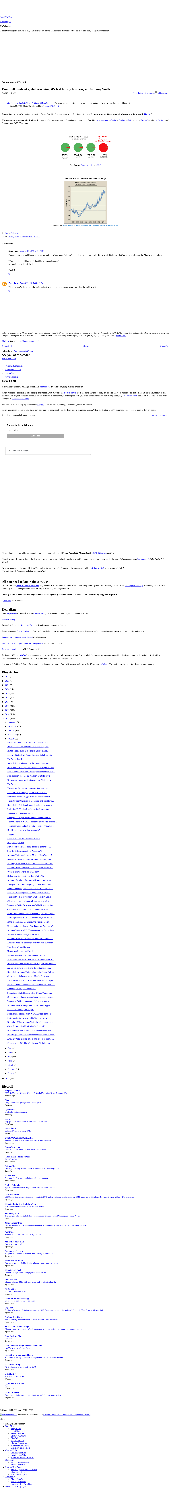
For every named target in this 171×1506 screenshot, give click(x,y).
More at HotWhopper (14, 1467)
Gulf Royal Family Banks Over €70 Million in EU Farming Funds (32, 1168)
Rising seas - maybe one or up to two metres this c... (29, 817)
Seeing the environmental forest (19, 1355)
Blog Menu (10, 1426)
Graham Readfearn (14, 1317)
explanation (12, 613)
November (12, 726)
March (11, 1065)
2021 (7, 685)
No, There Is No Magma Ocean (18, 1348)
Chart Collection (18, 1472)
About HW (10, 1477)
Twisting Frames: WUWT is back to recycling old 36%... (31, 918)
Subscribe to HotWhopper (20, 425)
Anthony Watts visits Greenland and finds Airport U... (30, 938)
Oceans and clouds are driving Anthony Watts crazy (29, 780)
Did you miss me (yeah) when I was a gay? (23, 1102)
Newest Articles (11, 377)
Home (86, 346)
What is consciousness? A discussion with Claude (25, 1150)
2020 (7, 689)
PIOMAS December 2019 (15, 1291)
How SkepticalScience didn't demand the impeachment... (31, 1035)
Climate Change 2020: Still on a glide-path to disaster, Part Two (31, 1282)
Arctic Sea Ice (11, 1289)
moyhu (8, 1119)
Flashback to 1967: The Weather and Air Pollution (28, 1043)
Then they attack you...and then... (21, 988)
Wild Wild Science (99, 553)
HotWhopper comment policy (30, 341)
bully (130, 120)
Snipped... (11, 834)
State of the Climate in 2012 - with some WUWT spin (30, 980)
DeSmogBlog (11, 1166)
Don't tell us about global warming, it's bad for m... (28, 893)
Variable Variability (14, 1260)
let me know (45, 387)
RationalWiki (38, 613)
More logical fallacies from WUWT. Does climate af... (30, 1014)
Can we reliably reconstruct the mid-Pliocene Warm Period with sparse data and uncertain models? (46, 1225)
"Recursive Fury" (27, 625)
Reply (10, 274)
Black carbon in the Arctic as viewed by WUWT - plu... (31, 913)
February (12, 1069)
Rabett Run (10, 1175)
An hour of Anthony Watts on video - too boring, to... (29, 880)
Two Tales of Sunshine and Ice (20, 947)
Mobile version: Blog (20, 1445)
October (11, 730)
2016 (7, 706)
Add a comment (163, 93)
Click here (6, 341)
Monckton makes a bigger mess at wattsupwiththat (28, 797)
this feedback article (20, 399)
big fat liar (159, 120)
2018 (7, 697)
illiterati (147, 114)
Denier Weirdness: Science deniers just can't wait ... (29, 742)
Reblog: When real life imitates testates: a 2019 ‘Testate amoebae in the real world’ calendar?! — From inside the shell (54, 1310)
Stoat (7, 1100)
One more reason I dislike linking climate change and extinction (31, 1263)
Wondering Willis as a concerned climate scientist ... (29, 1001)
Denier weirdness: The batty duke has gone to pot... (29, 847)
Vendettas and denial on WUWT (21, 813)
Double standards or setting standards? (23, 830)
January (11, 1073)
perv (136, 120)
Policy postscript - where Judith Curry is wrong (27, 1018)
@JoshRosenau (46, 103)
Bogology (9, 1308)
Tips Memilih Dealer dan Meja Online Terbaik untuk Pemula (30, 1187)
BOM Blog (10, 1232)
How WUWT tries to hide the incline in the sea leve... (30, 1030)
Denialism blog (8, 619)
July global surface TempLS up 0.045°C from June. (26, 1121)
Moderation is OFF (13, 369)
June (10, 1052)
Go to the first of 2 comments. (144, 93)
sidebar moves (70, 393)
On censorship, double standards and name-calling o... (30, 997)
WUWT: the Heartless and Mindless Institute (26, 955)
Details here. (121, 335)
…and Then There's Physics (17, 1157)
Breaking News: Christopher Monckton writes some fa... (31, 984)
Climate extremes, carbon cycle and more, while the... (30, 901)
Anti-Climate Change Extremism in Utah (23, 1345)
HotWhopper (5, 21)
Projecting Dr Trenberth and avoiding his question (28, 809)
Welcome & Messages (14, 366)
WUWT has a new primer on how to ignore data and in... (31, 963)
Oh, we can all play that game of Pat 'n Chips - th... (28, 976)
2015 (7, 710)
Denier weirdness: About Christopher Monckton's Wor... (31, 772)
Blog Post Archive (18, 1436)
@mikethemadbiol (15, 103)
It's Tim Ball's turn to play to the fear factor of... (27, 792)
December (12, 722)
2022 (7, 681)
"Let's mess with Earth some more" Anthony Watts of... (30, 959)
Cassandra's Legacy (14, 1251)
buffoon (122, 120)
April (10, 1061)
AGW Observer (12, 1393)
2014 (7, 714)
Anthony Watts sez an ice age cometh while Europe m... (31, 943)
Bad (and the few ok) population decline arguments (26, 1178)
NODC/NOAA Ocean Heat (82, 225)
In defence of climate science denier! (17, 637)
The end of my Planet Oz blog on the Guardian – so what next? (31, 1319)
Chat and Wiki (11, 1450)
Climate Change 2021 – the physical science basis (25, 1272)
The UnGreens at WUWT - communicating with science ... (32, 822)
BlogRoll (14, 1438)
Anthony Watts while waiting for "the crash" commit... (30, 863)
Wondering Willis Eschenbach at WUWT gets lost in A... (31, 905)
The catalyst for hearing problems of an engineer (27, 788)
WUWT (98, 165)
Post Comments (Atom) (23, 351)
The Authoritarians (24, 631)
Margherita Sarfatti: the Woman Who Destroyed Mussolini (29, 1253)
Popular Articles (17, 1440)
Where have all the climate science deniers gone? (27, 747)
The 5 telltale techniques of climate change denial (22, 643)
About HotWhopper (19, 1479)
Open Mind (10, 1109)
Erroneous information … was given (20, 1301)
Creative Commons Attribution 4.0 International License (66, 1415)
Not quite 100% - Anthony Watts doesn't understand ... (30, 1022)
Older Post (164, 346)
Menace (8, 1386)
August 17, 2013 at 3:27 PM (32, 251)
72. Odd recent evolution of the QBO (20, 1367)
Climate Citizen (12, 1194)
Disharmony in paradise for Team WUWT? (25, 876)
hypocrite (145, 120)
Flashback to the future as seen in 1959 (23, 838)
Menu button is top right (15, 1486)
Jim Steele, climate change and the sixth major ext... (29, 968)
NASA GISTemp (68, 225)
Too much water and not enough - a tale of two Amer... (30, 826)
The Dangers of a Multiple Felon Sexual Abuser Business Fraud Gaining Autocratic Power (42, 1216)
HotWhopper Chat (18, 1453)
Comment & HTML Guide (22, 1484)
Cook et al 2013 (86, 165)
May (10, 1056)
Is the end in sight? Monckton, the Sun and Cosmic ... (30, 922)
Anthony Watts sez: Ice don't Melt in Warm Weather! (29, 855)
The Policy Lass (12, 1213)
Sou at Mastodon (9, 358)
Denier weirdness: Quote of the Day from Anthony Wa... (31, 926)
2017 (7, 702)
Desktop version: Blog (20, 1448)
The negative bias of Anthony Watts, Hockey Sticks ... (30, 897)
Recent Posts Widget (159, 415)
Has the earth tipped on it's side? (20, 951)
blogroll (40, 405)
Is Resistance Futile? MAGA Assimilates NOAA (25, 1206)
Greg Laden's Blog (13, 1336)
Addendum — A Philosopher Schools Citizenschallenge (28, 1140)
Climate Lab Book (13, 1270)
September (12, 734)
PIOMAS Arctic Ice (112, 225)
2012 (7, 1078)
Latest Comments (12, 373)
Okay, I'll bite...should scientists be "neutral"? (26, 1026)
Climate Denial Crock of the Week (20, 1204)
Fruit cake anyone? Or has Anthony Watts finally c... (29, 776)
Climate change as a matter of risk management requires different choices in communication (43, 1329)
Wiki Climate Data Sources (22, 1457)
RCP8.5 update (11, 1159)
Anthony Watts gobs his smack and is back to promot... (30, 1039)
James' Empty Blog (13, 1223)
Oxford (23, 655)
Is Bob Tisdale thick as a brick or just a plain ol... (27, 751)
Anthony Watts (13, 236)
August (11, 739)
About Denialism (18, 1465)
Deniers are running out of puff (20, 1009)
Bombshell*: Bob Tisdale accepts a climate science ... (29, 805)
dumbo (113, 120)
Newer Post (7, 346)
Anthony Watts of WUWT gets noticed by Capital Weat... (31, 930)
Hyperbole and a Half (14, 1383)
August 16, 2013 (51, 106)
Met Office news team (14, 1242)
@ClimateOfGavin (31, 103)
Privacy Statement (18, 1481)
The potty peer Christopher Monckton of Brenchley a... (30, 801)
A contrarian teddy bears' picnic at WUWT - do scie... (30, 888)
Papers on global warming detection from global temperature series (33, 1395)
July (10, 1048)
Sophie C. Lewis (12, 1185)
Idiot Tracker (11, 1279)
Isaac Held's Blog (12, 1364)
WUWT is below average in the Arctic (23, 934)
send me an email (130, 396)
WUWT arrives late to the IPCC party (23, 872)
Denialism (9, 1460)
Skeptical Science (12, 1090)
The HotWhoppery (19, 1474)
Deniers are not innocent (12, 649)
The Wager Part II (14, 759)
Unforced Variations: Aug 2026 (18, 1131)
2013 (7, 718)
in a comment (143, 559)
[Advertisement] (80, 53)
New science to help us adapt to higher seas (23, 1234)
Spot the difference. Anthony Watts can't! (24, 851)
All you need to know (20, 1462)
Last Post (8, 1338)
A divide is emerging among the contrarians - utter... (29, 763)
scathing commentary (134, 585)
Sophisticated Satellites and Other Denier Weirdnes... (29, 993)
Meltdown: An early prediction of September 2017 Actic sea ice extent (34, 1357)
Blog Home (16, 1428)
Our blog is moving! (13, 1244)
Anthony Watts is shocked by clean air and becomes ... (30, 867)
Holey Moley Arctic (15, 842)
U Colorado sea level (98, 225)
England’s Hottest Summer (16, 1112)
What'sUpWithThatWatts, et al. (19, 1138)
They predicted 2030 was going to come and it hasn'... (30, 884)
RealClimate (10, 1128)
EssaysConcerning (13, 1147)
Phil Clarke (13, 283)
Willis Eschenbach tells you (27, 585)
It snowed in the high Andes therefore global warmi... (29, 755)
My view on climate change (17, 1326)
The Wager (12, 784)
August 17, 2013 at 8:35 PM (32, 283)
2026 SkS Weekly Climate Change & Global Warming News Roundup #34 (36, 1093)
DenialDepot (10, 1374)
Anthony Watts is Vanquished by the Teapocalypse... (29, 1005)
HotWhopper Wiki (18, 1455)
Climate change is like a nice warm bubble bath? (27, 909)
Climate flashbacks (19, 1443)
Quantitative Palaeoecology (17, 1298)
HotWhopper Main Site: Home (24, 1469)
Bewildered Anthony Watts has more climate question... (30, 859)
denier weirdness (26, 236)
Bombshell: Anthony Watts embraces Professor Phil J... (30, 972)
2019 (7, 693)
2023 (7, 677)
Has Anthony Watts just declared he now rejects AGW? (30, 767)
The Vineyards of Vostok (15, 1376)
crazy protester (102, 120)
